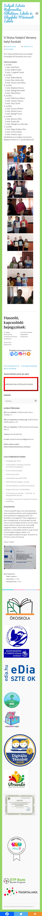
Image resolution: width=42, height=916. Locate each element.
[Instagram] (20, 354)
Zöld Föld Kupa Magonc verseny (17, 482)
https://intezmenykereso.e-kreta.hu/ (17, 446)
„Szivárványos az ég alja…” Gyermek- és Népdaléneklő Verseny (20, 494)
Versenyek (9, 49)
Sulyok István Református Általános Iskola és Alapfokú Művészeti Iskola (19, 13)
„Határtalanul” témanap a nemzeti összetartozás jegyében (18, 466)
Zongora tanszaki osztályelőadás (18, 489)
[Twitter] (16, 354)
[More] (28, 354)
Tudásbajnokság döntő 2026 (16, 478)
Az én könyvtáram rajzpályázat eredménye (26, 334)
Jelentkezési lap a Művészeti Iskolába (19, 384)
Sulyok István (11, 46)
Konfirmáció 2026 (12, 474)
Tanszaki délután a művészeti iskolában (20, 486)
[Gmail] (24, 354)
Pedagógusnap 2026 (13, 461)
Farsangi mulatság (29, 366)
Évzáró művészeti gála (14, 470)
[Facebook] (12, 354)
